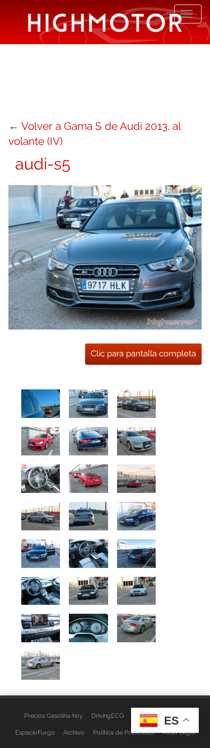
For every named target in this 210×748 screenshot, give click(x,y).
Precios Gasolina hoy (53, 715)
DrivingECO (107, 715)
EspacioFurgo (35, 732)
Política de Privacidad (123, 732)
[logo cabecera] (105, 22)
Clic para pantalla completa (143, 354)
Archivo (74, 732)
